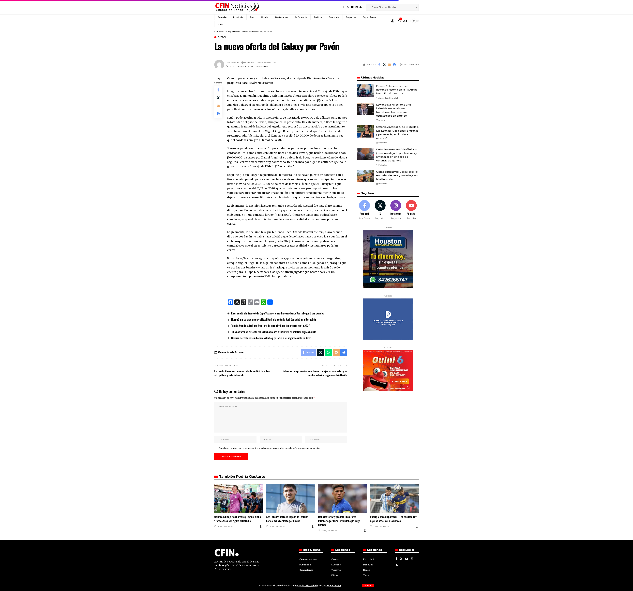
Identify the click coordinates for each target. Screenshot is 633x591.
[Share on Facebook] (379, 64)
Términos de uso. (331, 585)
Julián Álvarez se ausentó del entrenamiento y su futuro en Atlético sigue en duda (273, 332)
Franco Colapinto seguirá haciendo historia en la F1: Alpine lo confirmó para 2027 (397, 89)
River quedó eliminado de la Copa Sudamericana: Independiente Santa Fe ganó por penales (277, 313)
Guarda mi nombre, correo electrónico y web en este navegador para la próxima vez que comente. (269, 448)
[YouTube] (352, 7)
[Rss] (360, 7)
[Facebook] (344, 7)
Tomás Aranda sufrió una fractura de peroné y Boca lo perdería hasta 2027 (270, 326)
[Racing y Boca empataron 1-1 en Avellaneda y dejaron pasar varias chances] (394, 498)
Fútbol (222, 37)
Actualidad (383, 98)
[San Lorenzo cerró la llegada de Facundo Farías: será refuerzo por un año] (290, 498)
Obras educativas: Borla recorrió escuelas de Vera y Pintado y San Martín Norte (397, 175)
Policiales (382, 165)
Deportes (382, 143)
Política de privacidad (305, 585)
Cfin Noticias (232, 62)
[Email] (389, 64)
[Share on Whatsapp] (328, 352)
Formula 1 (393, 98)
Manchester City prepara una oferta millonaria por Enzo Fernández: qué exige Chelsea (339, 521)
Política (381, 120)
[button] (368, 585)
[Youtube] (411, 210)
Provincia (382, 184)
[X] (348, 7)
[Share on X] (384, 64)
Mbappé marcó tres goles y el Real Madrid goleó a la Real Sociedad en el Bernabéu (273, 319)
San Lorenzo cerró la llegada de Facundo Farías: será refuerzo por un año (287, 519)
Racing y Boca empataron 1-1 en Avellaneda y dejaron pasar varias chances (393, 519)
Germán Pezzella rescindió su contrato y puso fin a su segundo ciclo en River (271, 338)
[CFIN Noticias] (236, 7)
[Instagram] (356, 7)
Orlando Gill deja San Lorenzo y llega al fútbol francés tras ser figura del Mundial (237, 519)
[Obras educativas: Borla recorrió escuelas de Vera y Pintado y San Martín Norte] (365, 176)
